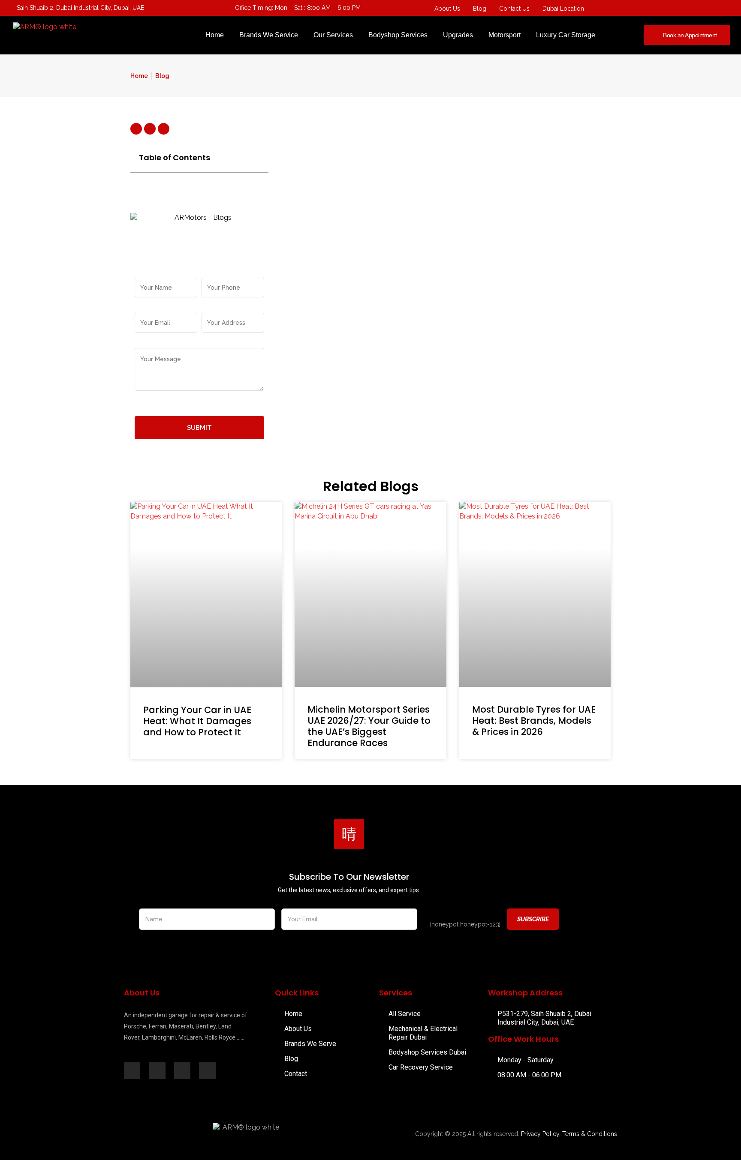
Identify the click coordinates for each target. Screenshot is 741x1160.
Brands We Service (268, 35)
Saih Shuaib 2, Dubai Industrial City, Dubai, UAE (80, 7)
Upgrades (458, 35)
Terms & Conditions (589, 1133)
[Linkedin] (723, 8)
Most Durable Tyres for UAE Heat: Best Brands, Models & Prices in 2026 (534, 720)
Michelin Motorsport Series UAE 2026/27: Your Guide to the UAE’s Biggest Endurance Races (369, 726)
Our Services (333, 35)
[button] (257, 157)
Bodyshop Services (398, 35)
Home (214, 35)
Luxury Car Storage (565, 35)
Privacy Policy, (540, 1133)
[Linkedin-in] (157, 1070)
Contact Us (514, 8)
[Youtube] (689, 8)
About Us (447, 8)
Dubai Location (563, 8)
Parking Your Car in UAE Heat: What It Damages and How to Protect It (197, 721)
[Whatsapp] (654, 8)
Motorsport (504, 35)
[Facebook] (672, 8)
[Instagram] (706, 8)
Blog (479, 8)
